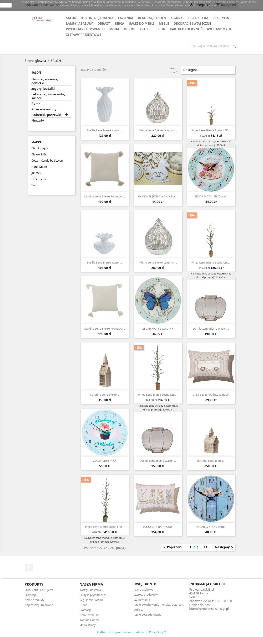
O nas (83, 605)
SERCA (119, 23)
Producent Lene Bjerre (39, 590)
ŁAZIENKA (125, 18)
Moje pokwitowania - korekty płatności (158, 604)
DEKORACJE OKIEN (152, 18)
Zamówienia (142, 599)
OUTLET (146, 29)
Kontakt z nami (89, 620)
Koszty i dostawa (90, 590)
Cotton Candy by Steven (47, 160)
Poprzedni (172, 547)
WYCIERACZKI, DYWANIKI (85, 29)
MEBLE (164, 23)
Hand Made (39, 167)
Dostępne (208, 70)
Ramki (36, 104)
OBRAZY (103, 23)
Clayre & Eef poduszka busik (211, 394)
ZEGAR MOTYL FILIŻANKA (211, 196)
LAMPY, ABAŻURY (79, 23)
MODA (114, 29)
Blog (161, 29)
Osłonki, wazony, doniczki (44, 81)
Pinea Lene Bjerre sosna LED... (210, 130)
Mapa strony (88, 625)
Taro (34, 185)
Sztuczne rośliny (43, 109)
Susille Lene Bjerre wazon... (105, 130)
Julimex (36, 173)
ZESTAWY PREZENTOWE (83, 35)
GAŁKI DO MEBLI (141, 23)
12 (205, 547)
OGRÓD (130, 29)
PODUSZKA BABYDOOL (157, 527)
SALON (71, 18)
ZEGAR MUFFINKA (104, 460)
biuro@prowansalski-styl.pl (209, 609)
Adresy (138, 609)
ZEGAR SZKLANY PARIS (210, 527)
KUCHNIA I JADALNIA (97, 18)
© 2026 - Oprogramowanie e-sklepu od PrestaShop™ (131, 632)
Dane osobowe (143, 589)
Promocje (31, 595)
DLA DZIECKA (198, 18)
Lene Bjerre (39, 179)
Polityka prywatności (93, 595)
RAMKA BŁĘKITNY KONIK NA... (157, 196)
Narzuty (37, 120)
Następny (224, 547)
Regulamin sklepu (91, 600)
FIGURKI (177, 18)
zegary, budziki (43, 89)
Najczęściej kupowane (39, 605)
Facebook (29, 567)
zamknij (6, 5)
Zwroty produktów (146, 594)
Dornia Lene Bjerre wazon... (211, 328)
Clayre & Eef (39, 154)
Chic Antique (39, 148)
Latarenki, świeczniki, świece (48, 96)
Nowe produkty (34, 600)
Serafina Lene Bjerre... (104, 394)
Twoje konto (145, 584)
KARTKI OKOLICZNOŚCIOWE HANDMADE (201, 29)
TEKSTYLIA (221, 18)
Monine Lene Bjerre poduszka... (104, 196)
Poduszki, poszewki (46, 115)
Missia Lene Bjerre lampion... (158, 130)
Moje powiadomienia (147, 614)
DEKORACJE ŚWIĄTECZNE (192, 23)
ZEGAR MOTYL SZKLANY (157, 328)
